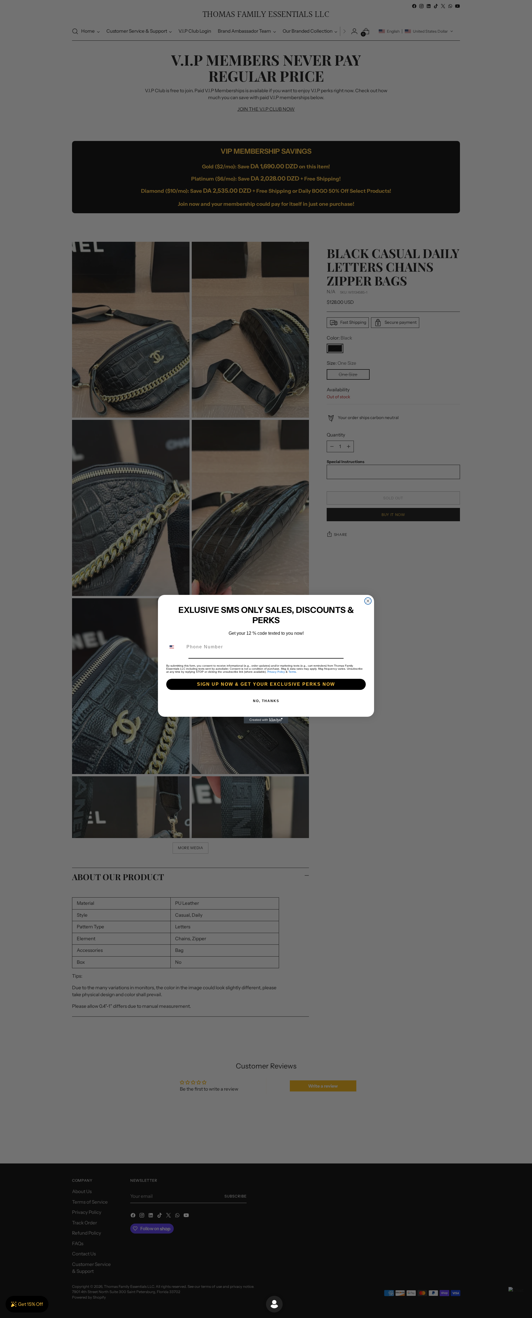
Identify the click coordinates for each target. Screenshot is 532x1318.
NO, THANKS (266, 701)
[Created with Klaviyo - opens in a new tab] (266, 720)
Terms (292, 671)
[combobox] (175, 647)
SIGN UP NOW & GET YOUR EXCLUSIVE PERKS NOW (266, 684)
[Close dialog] (368, 601)
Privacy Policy (276, 671)
